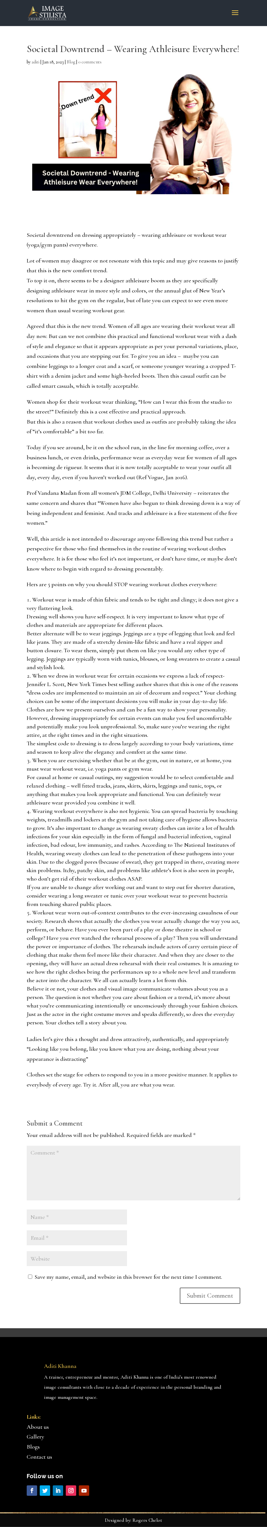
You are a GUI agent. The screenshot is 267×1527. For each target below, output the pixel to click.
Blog (71, 62)
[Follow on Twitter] (45, 1490)
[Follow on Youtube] (84, 1490)
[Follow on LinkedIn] (58, 1490)
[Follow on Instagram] (71, 1490)
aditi (35, 62)
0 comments (90, 62)
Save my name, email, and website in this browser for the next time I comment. (128, 1276)
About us (38, 1426)
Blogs (33, 1446)
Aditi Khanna (60, 1366)
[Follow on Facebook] (32, 1490)
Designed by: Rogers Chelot (133, 1520)
